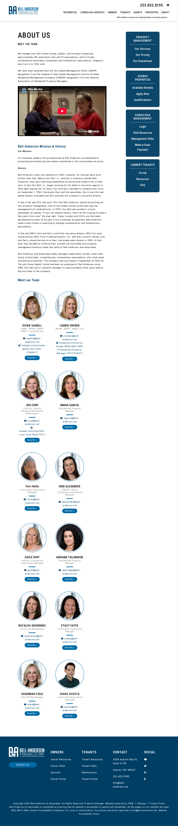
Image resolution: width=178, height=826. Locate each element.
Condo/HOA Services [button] (93, 12)
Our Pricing (143, 54)
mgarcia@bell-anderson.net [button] (71, 420)
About (165, 12)
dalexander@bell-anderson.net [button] (71, 504)
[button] (166, 5)
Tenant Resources (92, 759)
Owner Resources (61, 759)
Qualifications (142, 99)
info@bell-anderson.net (144, 810)
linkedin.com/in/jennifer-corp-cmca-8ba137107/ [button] (32, 433)
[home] (23, 10)
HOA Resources (142, 132)
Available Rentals (142, 87)
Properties (152, 12)
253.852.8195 (151, 5)
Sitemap (141, 803)
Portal (142, 173)
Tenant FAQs (89, 766)
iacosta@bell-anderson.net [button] (71, 709)
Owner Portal (58, 779)
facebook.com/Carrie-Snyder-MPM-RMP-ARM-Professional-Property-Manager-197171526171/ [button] (69, 348)
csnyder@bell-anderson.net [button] (71, 338)
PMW (131, 803)
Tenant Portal (89, 779)
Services (55, 772)
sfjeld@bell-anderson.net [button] (32, 706)
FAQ (142, 185)
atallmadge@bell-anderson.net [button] (71, 572)
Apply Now (142, 93)
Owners (112, 12)
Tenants (125, 12)
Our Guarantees (142, 61)
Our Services (143, 48)
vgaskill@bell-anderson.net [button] (33, 340)
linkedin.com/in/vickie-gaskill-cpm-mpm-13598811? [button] (34, 349)
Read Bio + (32, 358)
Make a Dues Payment (142, 147)
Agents (138, 12)
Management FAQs (142, 138)
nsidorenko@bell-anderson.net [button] (33, 638)
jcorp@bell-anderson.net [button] (32, 422)
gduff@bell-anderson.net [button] (32, 572)
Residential (70, 12)
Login (142, 126)
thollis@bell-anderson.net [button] (33, 501)
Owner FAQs (58, 766)
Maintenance (89, 772)
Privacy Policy (157, 803)
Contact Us (22, 764)
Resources (142, 179)
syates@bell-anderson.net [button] (70, 640)
